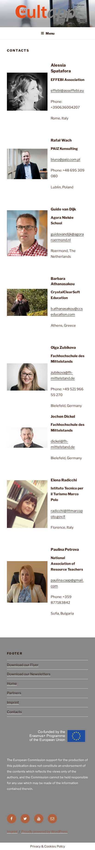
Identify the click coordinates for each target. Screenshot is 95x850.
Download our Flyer (23, 665)
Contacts (14, 712)
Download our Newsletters (28, 674)
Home (12, 683)
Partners (14, 693)
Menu (50, 33)
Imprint (13, 702)
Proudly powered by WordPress (44, 831)
